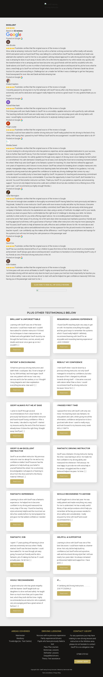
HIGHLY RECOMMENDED (22, 580)
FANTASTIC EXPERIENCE (22, 494)
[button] (51, 14)
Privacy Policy (57, 673)
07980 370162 (82, 654)
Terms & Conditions (47, 673)
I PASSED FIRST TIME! (67, 405)
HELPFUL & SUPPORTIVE (69, 537)
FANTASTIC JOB (17, 537)
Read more (17, 350)
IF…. (59, 580)
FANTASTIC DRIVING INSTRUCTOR (73, 448)
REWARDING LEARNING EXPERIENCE (74, 319)
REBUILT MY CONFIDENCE (69, 362)
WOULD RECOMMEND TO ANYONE (73, 494)
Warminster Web (67, 669)
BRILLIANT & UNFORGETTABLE (25, 319)
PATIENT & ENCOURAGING (22, 362)
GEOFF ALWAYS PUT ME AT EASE (26, 405)
